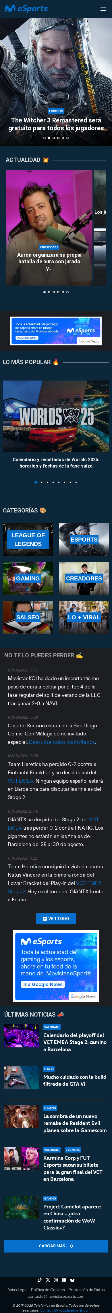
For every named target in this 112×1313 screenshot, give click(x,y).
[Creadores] (84, 578)
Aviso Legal (17, 1289)
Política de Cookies (48, 1289)
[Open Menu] (103, 9)
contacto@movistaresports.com (56, 1296)
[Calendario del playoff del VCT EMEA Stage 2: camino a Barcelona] (21, 1035)
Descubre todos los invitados (62, 742)
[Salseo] (28, 617)
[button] (8, 73)
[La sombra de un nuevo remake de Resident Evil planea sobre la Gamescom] (21, 1116)
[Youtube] (64, 1280)
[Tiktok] (39, 1280)
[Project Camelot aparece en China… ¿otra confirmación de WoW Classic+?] (21, 1207)
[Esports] (84, 539)
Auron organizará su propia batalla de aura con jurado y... (49, 261)
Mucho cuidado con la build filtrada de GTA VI (75, 1080)
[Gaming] (28, 578)
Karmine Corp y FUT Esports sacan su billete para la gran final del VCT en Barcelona (72, 1168)
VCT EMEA (20, 780)
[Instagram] (56, 1280)
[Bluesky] (72, 1280)
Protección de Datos (86, 1289)
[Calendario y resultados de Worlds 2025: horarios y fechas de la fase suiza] (56, 416)
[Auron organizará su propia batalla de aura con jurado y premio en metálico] (49, 228)
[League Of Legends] (28, 539)
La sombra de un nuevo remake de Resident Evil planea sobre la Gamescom (75, 1123)
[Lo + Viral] (84, 617)
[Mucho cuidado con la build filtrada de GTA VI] (21, 1077)
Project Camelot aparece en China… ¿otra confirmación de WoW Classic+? (72, 1217)
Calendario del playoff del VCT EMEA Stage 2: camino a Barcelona (75, 1042)
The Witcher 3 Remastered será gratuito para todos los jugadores (56, 124)
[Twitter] (48, 1280)
